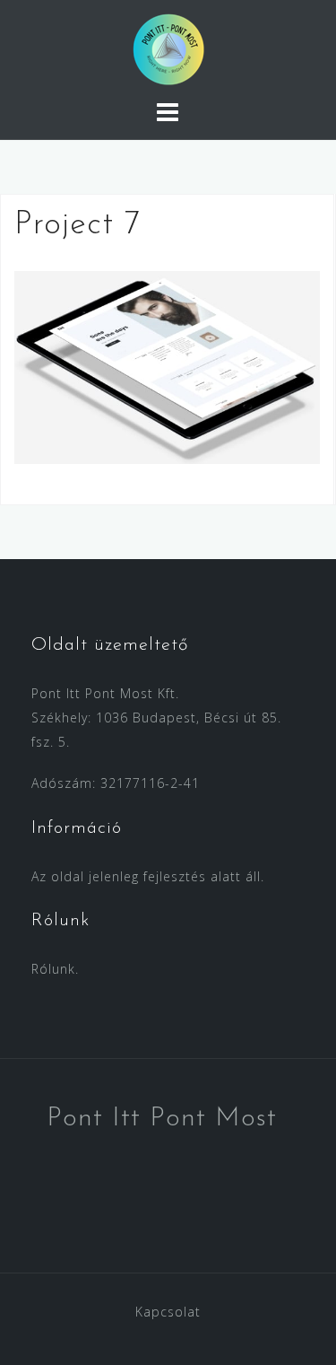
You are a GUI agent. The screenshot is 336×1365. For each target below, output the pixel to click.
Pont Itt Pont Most (162, 1119)
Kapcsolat (168, 1311)
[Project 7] (167, 365)
